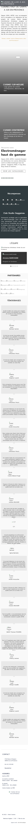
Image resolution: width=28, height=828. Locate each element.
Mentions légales (7, 818)
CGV (15, 818)
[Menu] (25, 7)
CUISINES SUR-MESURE (13, 84)
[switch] (18, 57)
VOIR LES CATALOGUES (13, 171)
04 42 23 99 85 (9, 764)
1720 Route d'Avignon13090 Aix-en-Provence (11, 760)
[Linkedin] (19, 805)
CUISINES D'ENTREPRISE (14, 130)
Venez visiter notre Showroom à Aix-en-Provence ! (14, 39)
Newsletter (8, 768)
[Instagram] (15, 805)
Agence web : (18, 822)
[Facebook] (10, 805)
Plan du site (22, 818)
